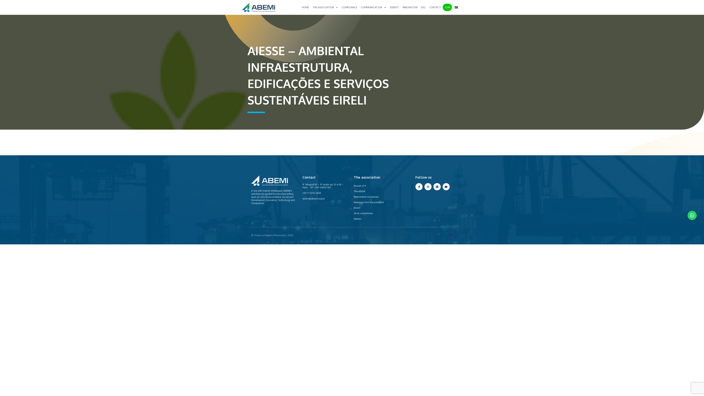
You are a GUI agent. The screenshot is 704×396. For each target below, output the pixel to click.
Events (394, 7)
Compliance (349, 7)
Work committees (363, 213)
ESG (423, 7)
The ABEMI (359, 191)
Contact (435, 7)
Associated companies (366, 196)
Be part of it (360, 185)
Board (357, 207)
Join (447, 7)
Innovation (409, 7)
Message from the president (369, 202)
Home (305, 7)
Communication (371, 7)
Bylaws (357, 218)
